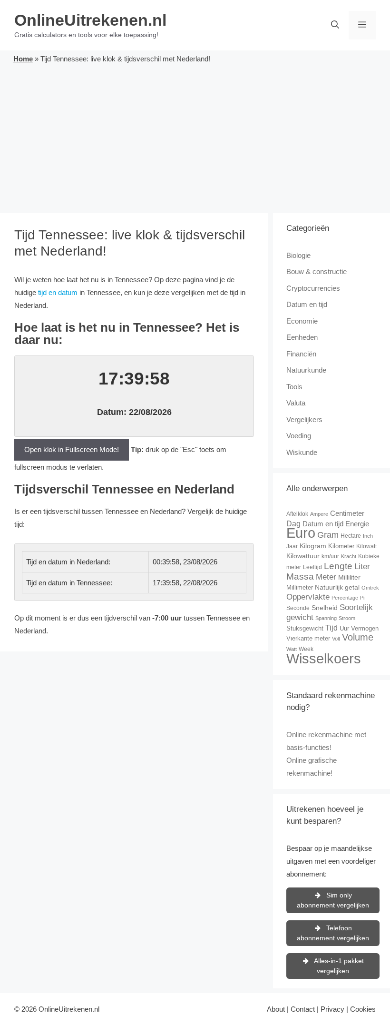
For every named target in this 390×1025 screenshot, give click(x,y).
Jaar (292, 546)
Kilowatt (366, 546)
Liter (362, 566)
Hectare (351, 536)
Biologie (298, 255)
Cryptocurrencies (313, 288)
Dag (293, 523)
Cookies (363, 1009)
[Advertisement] (195, 136)
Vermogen (365, 628)
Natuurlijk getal (337, 587)
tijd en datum (58, 292)
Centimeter (347, 513)
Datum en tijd (306, 304)
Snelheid (325, 607)
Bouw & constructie (316, 271)
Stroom (347, 618)
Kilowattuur (303, 556)
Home (23, 59)
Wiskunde (301, 452)
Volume (357, 637)
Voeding (298, 436)
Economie (302, 321)
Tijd (331, 628)
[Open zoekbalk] (335, 25)
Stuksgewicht (304, 628)
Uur (344, 628)
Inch (368, 536)
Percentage (345, 598)
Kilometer (341, 546)
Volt (336, 638)
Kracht (348, 556)
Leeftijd (312, 567)
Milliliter (349, 577)
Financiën (301, 354)
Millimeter (299, 587)
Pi (362, 598)
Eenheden (302, 337)
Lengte (338, 566)
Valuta (295, 403)
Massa (300, 576)
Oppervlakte (308, 596)
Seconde (298, 608)
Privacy (332, 1009)
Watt (291, 649)
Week (306, 649)
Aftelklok (297, 514)
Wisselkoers (323, 658)
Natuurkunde (306, 370)
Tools (294, 387)
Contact (303, 1009)
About (276, 1009)
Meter (326, 576)
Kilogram (313, 546)
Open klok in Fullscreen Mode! (71, 449)
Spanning (326, 618)
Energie (357, 524)
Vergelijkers (304, 419)
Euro (300, 533)
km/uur (330, 556)
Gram (328, 535)
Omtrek (370, 588)
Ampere (319, 514)
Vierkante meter (308, 638)
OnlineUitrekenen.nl (90, 20)
